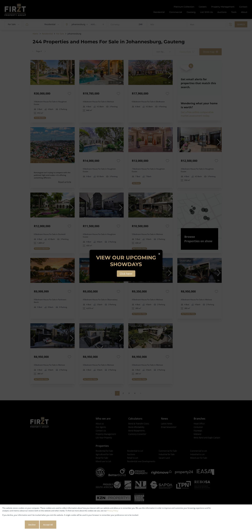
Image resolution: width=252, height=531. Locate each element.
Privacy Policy (112, 510)
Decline (32, 524)
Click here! (126, 273)
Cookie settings (13, 524)
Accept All (48, 524)
